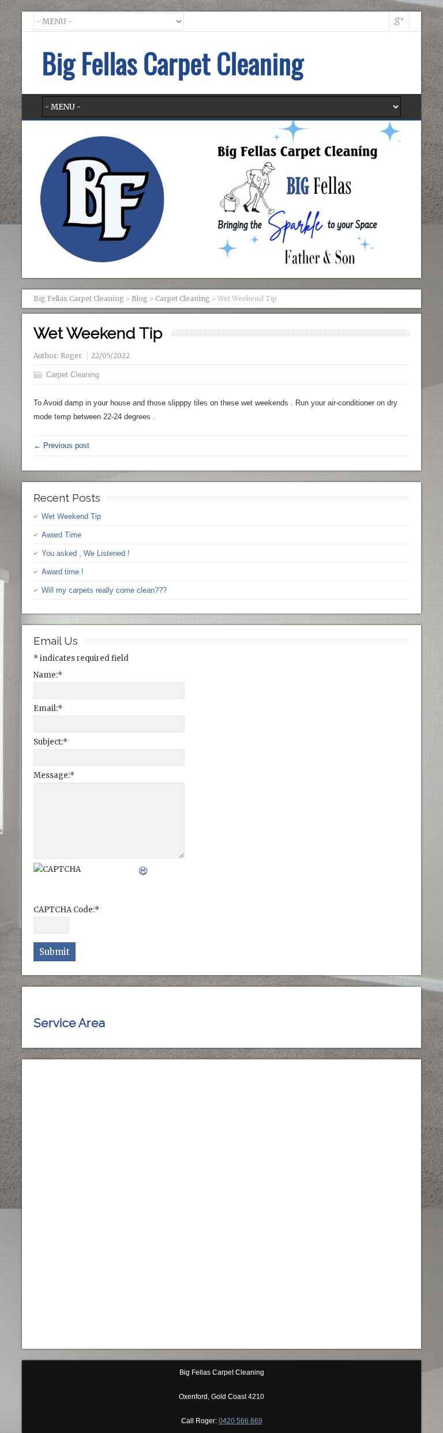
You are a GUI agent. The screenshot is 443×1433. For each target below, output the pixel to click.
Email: (47, 708)
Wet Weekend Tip (71, 516)
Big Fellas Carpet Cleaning (172, 62)
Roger (71, 355)
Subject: (50, 742)
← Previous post (61, 445)
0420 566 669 (240, 1421)
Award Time (61, 535)
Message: (53, 775)
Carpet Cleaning (72, 374)
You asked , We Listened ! (86, 553)
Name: (47, 675)
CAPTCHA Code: (66, 910)
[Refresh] (143, 869)
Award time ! (63, 571)
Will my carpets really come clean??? (104, 590)
